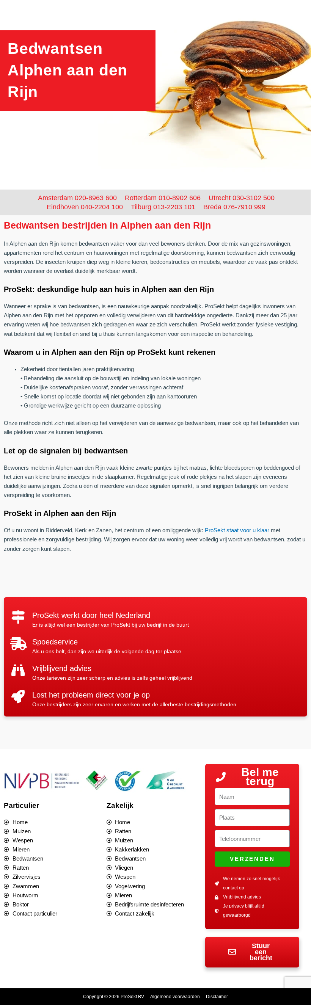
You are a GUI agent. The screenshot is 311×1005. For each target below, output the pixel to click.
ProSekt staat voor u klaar (237, 530)
